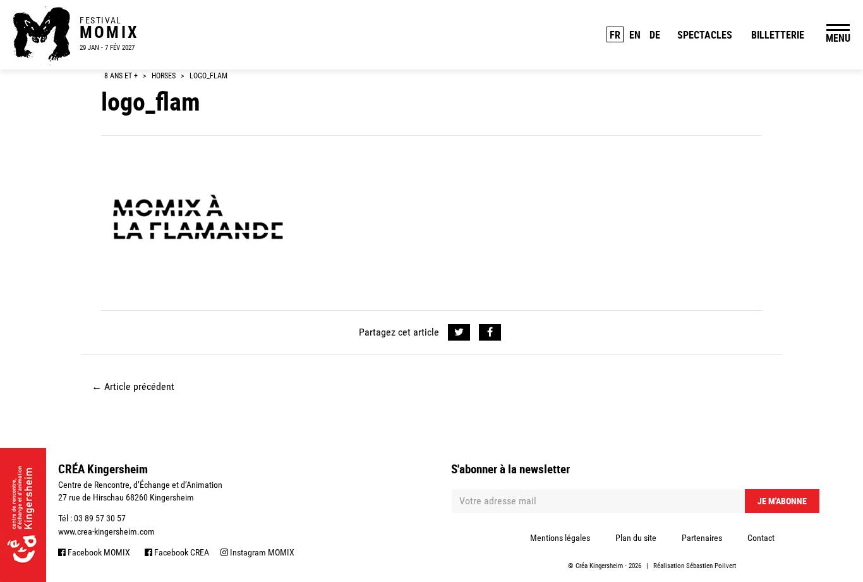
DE (654, 35)
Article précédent (133, 386)
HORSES (164, 75)
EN (635, 35)
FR (615, 35)
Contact (761, 538)
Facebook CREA (180, 552)
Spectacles (704, 35)
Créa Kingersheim (599, 566)
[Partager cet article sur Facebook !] (490, 332)
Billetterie (777, 35)
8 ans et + (121, 75)
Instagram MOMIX (261, 552)
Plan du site (635, 538)
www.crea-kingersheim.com (106, 531)
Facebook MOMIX (98, 552)
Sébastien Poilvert (711, 566)
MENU (838, 38)
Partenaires (702, 538)
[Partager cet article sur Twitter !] (459, 332)
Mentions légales (560, 538)
